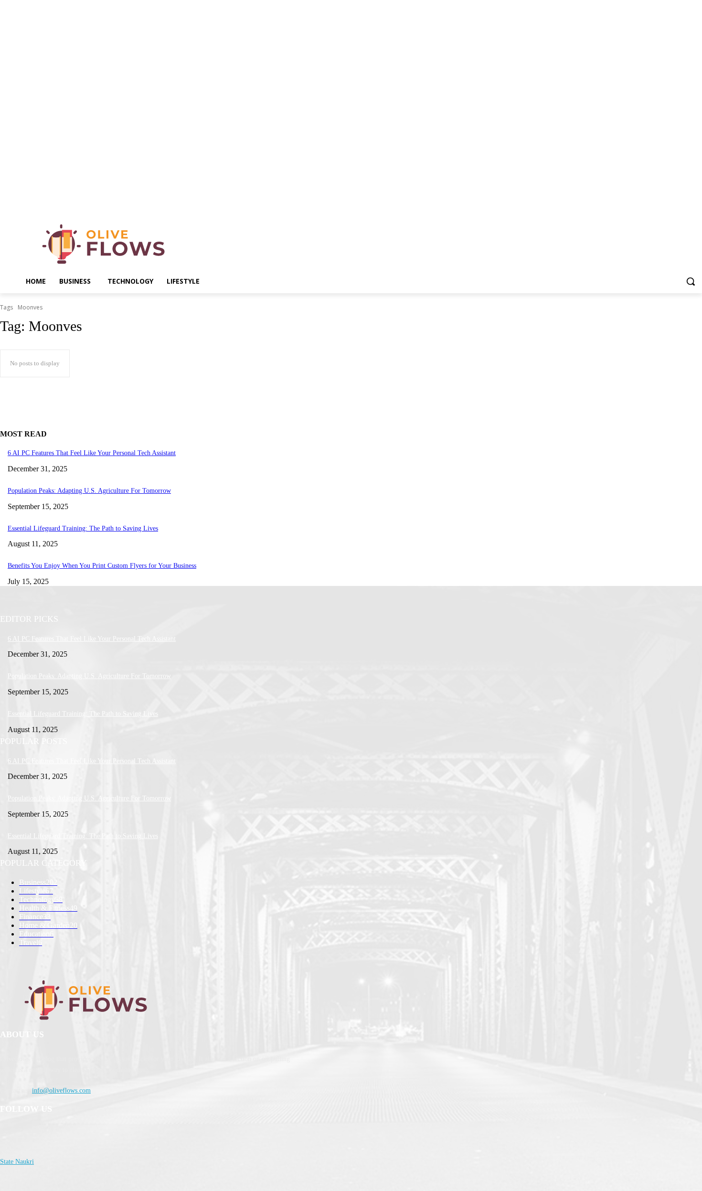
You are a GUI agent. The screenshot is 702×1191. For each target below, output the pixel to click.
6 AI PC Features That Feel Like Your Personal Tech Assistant (92, 453)
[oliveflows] (105, 244)
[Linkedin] (696, 202)
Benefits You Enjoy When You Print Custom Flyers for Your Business (102, 565)
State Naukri (17, 1161)
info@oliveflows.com (61, 1090)
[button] (690, 281)
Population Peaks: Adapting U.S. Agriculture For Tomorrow (89, 490)
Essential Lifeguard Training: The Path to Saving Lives (83, 528)
